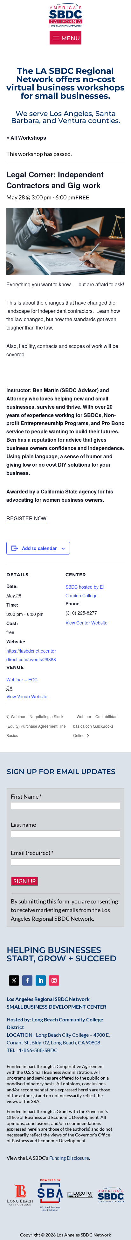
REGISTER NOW (26, 518)
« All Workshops (26, 137)
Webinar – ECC (22, 679)
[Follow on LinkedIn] (41, 980)
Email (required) (32, 852)
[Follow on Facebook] (14, 980)
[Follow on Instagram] (54, 980)
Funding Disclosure (69, 1158)
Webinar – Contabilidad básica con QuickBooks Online (95, 726)
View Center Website (86, 622)
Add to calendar (39, 548)
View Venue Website (26, 696)
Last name (23, 824)
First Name (26, 796)
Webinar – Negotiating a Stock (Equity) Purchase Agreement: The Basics (36, 726)
